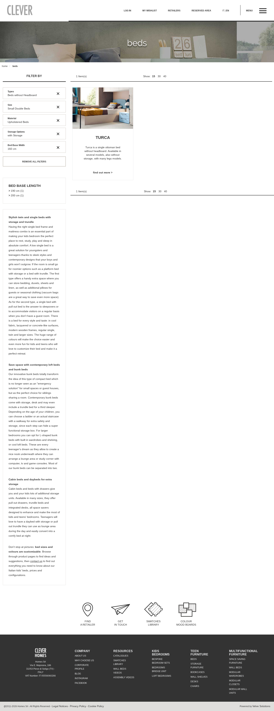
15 (154, 76)
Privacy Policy (77, 706)
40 (164, 76)
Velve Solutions (261, 706)
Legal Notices (60, 706)
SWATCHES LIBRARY (153, 623)
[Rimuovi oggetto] (58, 93)
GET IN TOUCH (120, 623)
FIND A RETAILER (87, 623)
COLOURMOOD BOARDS (186, 623)
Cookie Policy (96, 706)
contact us (36, 561)
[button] (25, 185)
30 (159, 76)
